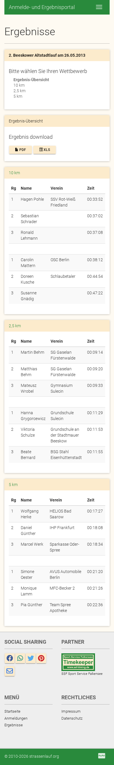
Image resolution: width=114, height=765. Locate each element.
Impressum (71, 711)
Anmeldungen (15, 718)
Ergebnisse (13, 725)
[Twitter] (31, 658)
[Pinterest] (41, 658)
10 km (19, 85)
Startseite (12, 711)
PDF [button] (22, 150)
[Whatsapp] (20, 658)
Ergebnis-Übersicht (31, 79)
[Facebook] (10, 658)
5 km (17, 96)
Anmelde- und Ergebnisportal (42, 7)
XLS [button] (46, 150)
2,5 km (19, 90)
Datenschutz (71, 718)
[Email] (10, 671)
